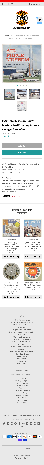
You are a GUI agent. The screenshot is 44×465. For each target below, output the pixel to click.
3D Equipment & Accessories (21, 347)
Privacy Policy (22, 393)
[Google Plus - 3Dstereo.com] (35, 423)
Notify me (22, 153)
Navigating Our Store (22, 383)
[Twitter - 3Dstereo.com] (4, 423)
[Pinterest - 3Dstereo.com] (15, 423)
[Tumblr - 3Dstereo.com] (19, 423)
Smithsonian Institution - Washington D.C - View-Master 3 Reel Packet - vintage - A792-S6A (11, 245)
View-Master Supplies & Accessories (21, 332)
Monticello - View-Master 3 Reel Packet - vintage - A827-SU (32, 285)
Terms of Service (22, 395)
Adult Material (22, 356)
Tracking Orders (22, 386)
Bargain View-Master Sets (22, 330)
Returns (22, 388)
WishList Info (22, 400)
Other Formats (21, 359)
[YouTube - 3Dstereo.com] (23, 423)
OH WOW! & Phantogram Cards (22, 339)
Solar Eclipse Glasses (22, 354)
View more (22, 213)
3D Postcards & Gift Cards (21, 342)
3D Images (21, 327)
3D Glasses (21, 335)
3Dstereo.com (25, 456)
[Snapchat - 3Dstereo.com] (27, 423)
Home (7, 36)
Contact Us (22, 378)
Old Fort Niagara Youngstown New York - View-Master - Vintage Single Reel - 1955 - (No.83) (11, 287)
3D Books (21, 349)
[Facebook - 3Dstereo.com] (8, 423)
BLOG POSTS (21, 364)
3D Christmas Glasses (22, 320)
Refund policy (22, 403)
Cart (37, 4)
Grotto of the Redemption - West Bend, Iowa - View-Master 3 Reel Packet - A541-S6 (32, 244)
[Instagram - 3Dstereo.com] (11, 423)
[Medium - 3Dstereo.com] (38, 423)
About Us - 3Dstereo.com (22, 390)
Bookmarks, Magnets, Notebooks (21, 351)
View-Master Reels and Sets (21, 322)
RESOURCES (22, 398)
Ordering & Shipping (22, 381)
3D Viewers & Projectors (21, 337)
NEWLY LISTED (22, 361)
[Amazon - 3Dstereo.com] (22, 427)
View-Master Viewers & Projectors (21, 325)
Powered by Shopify (22, 458)
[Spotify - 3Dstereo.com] (31, 423)
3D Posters (21, 344)
